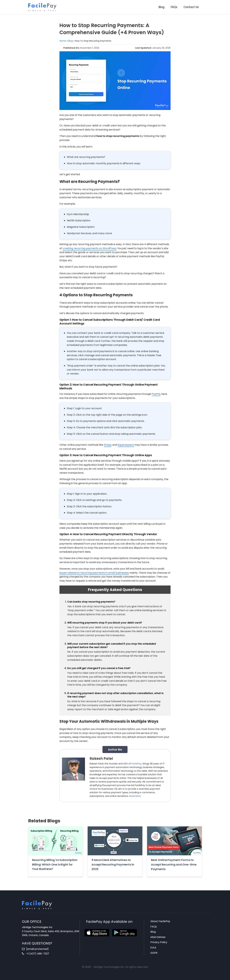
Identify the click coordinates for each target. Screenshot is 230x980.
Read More (135, 796)
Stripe (107, 445)
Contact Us (191, 7)
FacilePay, (136, 763)
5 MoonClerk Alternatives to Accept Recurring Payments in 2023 (113, 864)
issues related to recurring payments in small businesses (94, 573)
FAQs (174, 7)
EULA (153, 947)
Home (62, 40)
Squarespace (126, 445)
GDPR (153, 953)
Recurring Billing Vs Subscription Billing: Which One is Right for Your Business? (54, 864)
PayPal (156, 394)
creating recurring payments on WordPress (89, 248)
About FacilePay (160, 921)
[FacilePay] (42, 7)
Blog (161, 7)
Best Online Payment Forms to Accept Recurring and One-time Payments (174, 864)
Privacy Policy (158, 942)
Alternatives (157, 937)
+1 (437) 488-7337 (37, 953)
